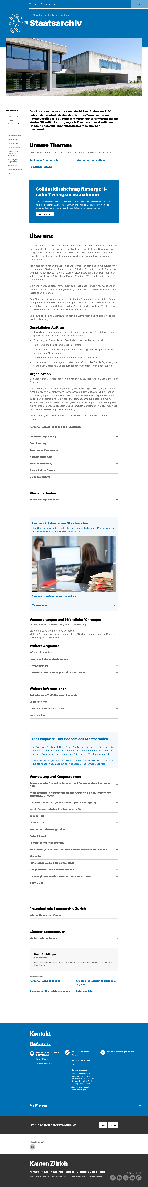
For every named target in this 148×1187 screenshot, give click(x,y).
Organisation (48, 4)
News (45, 1171)
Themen (33, 4)
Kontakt (10, 173)
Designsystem (56, 1176)
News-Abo (57, 1171)
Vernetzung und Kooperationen (13, 161)
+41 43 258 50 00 (80, 1051)
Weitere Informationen (15, 147)
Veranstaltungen (13, 140)
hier (103, 763)
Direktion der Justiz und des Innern (51, 15)
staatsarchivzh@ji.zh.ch (120, 1051)
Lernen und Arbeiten (14, 136)
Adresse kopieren (44, 1063)
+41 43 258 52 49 (80, 1060)
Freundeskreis (12, 166)
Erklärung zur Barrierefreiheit (75, 1176)
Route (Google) (43, 1059)
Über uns (11, 120)
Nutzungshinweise (95, 1176)
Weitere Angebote (13, 144)
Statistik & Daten (87, 1171)
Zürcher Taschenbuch (15, 169)
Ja (103, 1125)
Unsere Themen (13, 116)
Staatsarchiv (40, 1043)
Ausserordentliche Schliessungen (81, 1088)
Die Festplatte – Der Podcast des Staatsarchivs (14, 154)
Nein (113, 1125)
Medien (70, 1171)
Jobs (102, 1171)
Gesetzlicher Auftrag (14, 124)
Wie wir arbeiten (13, 132)
